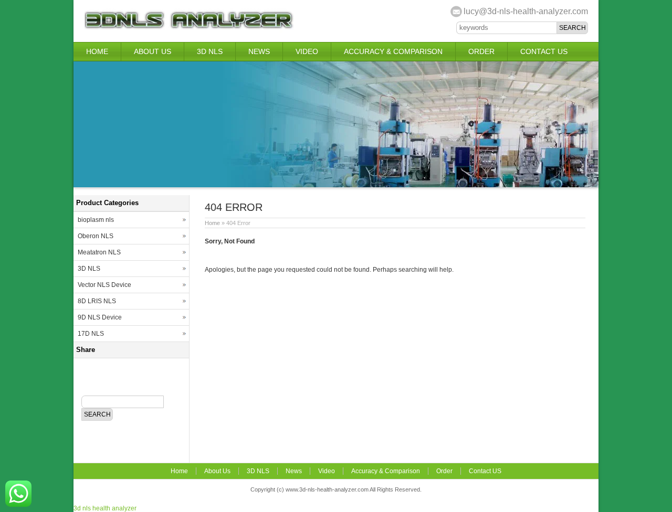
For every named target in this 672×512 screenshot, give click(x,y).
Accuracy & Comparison (393, 51)
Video (307, 51)
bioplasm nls (96, 219)
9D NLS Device (100, 317)
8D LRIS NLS (97, 301)
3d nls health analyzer (105, 508)
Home (97, 51)
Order (481, 51)
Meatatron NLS (99, 252)
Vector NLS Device (104, 285)
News (259, 51)
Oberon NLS (95, 236)
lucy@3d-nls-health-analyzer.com (526, 11)
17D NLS (91, 333)
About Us (152, 51)
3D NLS (210, 51)
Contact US (544, 51)
